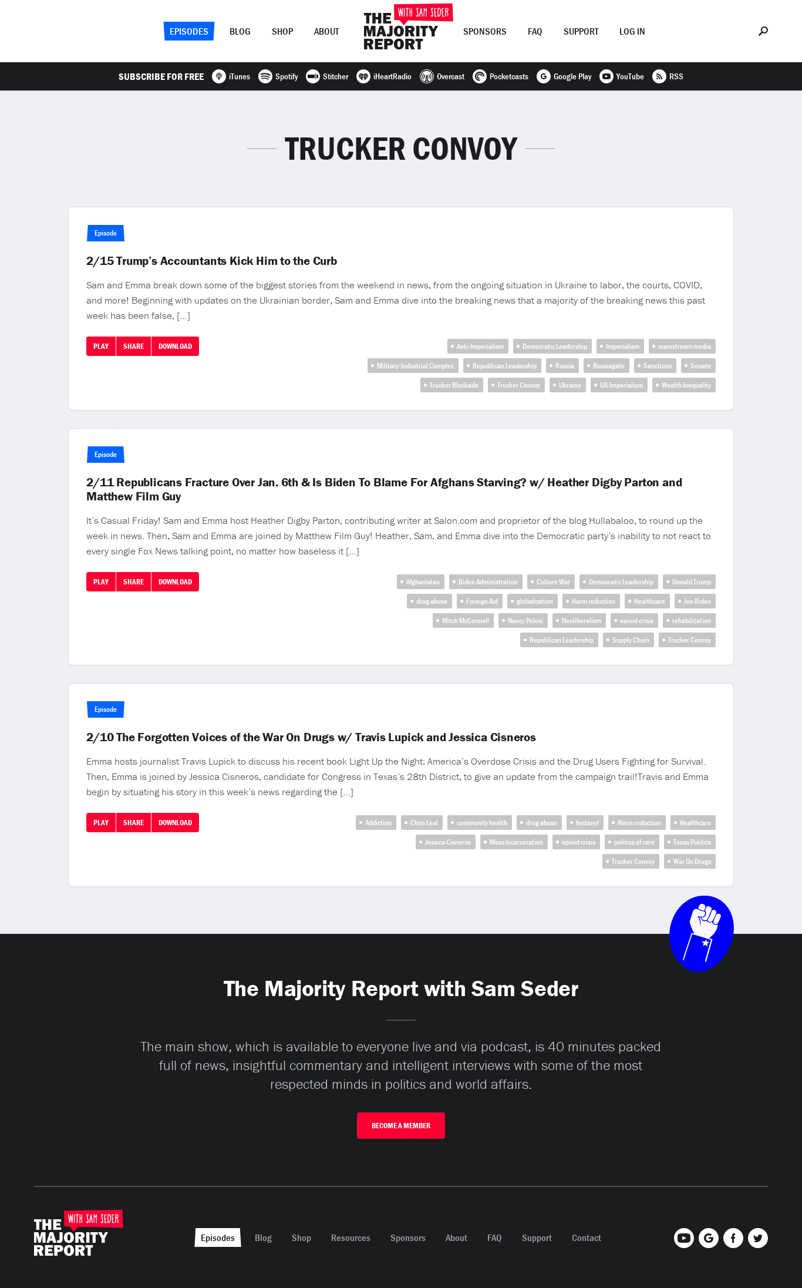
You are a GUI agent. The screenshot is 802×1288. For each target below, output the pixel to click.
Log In (632, 31)
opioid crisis (636, 620)
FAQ (535, 31)
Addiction (378, 823)
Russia (564, 366)
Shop (282, 31)
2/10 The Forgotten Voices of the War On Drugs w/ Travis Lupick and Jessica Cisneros (311, 737)
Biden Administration (488, 582)
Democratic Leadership (555, 346)
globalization (535, 601)
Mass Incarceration (516, 842)
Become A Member (401, 1126)
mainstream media (684, 346)
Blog (240, 31)
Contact (586, 1237)
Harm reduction (593, 601)
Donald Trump (691, 582)
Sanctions (657, 366)
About (326, 31)
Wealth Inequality (686, 385)
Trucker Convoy (518, 385)
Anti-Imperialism (480, 346)
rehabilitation (691, 620)
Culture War (553, 582)
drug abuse (431, 601)
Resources (350, 1237)
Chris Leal (424, 823)
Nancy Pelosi (525, 620)
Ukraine (570, 385)
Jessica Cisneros (448, 842)
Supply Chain (630, 640)
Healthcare (649, 601)
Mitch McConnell (465, 620)
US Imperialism (621, 385)
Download (175, 346)
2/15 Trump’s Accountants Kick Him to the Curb (211, 261)
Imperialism (622, 346)
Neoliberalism (581, 620)
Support (581, 31)
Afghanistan (423, 582)
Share (133, 346)
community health (482, 823)
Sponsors (485, 31)
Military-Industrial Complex (415, 366)
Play (101, 346)
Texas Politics (692, 842)
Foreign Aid (482, 601)
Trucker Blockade (454, 385)
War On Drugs (692, 861)
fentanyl (587, 823)
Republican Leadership (505, 366)
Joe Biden (697, 601)
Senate (700, 366)
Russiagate (609, 366)
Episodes (189, 31)
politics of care (634, 842)
